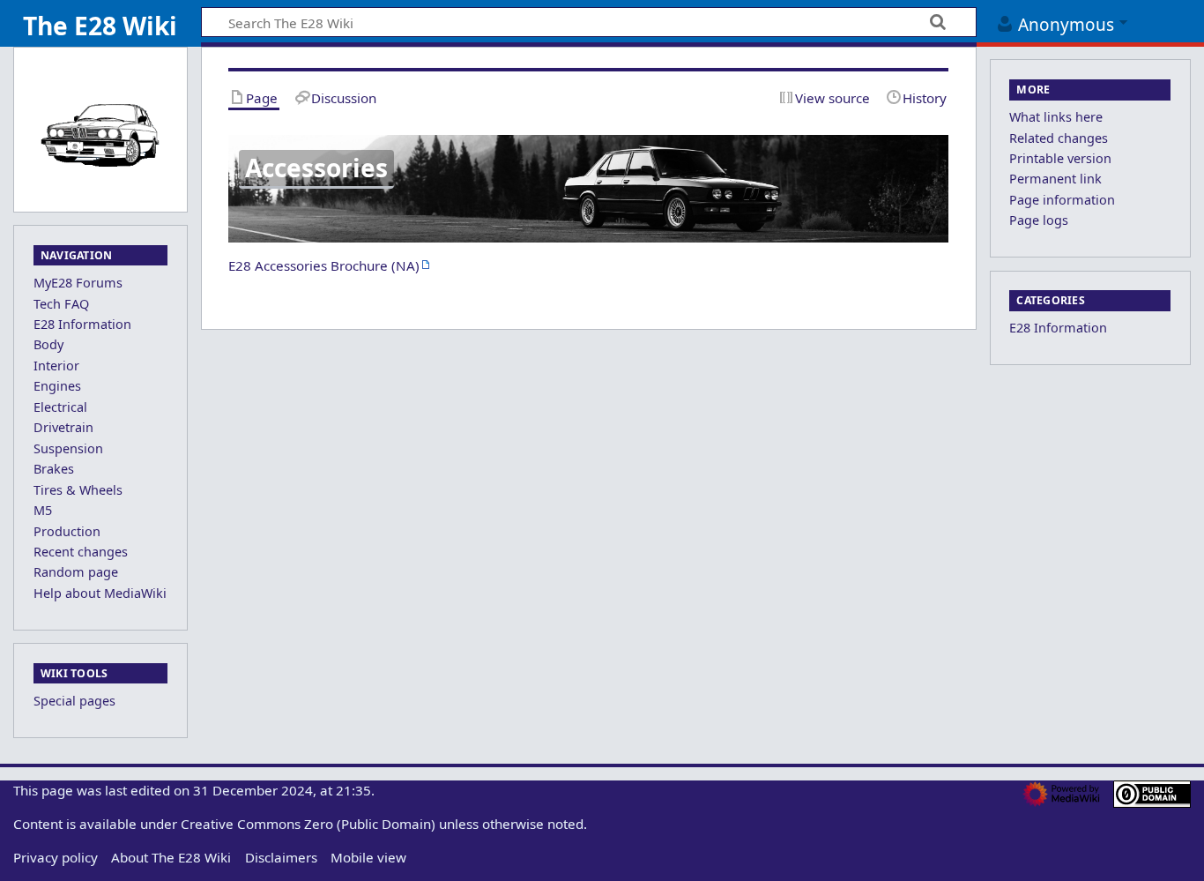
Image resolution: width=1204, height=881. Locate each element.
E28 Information (1058, 327)
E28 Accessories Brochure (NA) (324, 265)
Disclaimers (281, 857)
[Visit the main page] (100, 134)
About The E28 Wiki (171, 857)
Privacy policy (55, 857)
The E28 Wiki (100, 25)
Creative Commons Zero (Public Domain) (308, 823)
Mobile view (368, 857)
